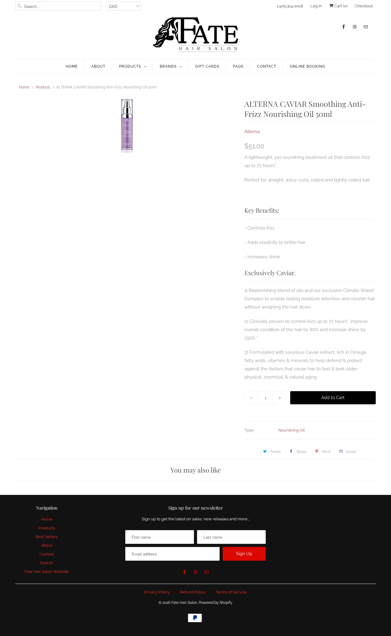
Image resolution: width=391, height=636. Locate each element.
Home (72, 66)
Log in (316, 6)
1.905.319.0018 (290, 6)
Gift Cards (207, 66)
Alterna (252, 131)
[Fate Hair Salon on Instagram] (355, 27)
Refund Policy (193, 592)
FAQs (238, 66)
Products (130, 66)
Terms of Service (231, 592)
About (98, 66)
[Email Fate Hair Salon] (366, 27)
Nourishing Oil (291, 430)
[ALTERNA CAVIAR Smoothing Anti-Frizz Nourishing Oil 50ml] (127, 126)
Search (46, 562)
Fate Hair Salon (184, 602)
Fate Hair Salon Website (46, 571)
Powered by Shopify (215, 602)
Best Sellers (46, 536)
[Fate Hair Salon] (195, 35)
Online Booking (307, 66)
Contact (266, 66)
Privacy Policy (157, 592)
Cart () (340, 6)
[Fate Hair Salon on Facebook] (344, 27)
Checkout (364, 6)
